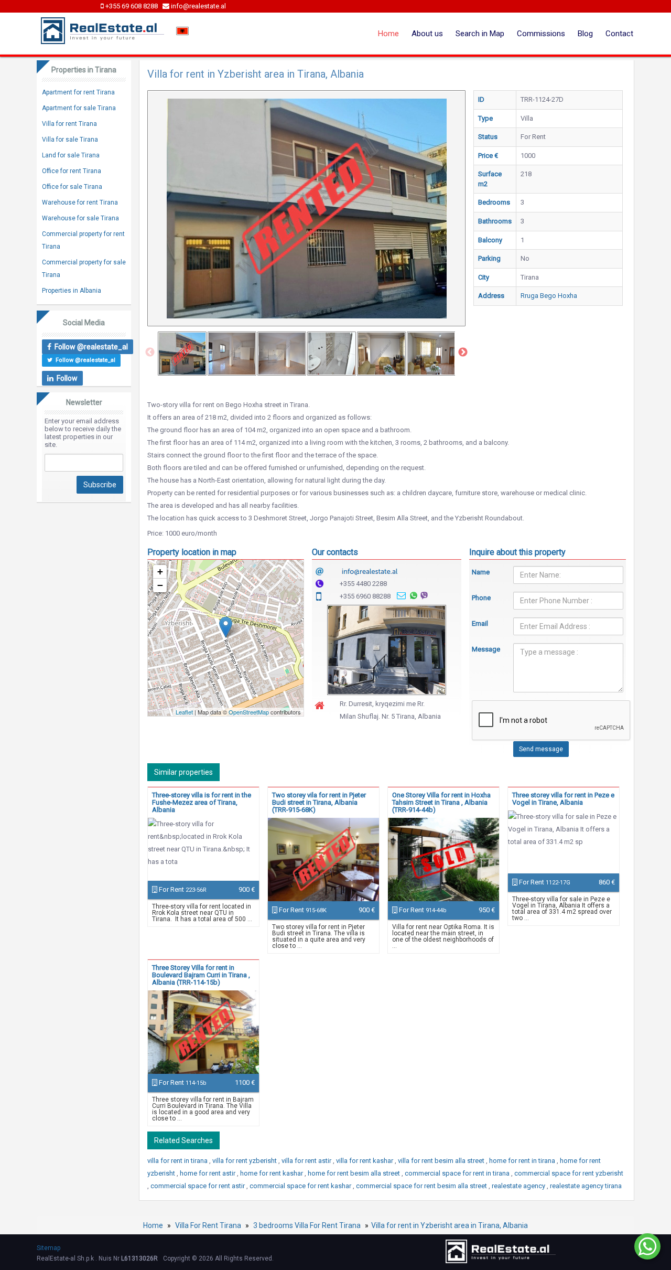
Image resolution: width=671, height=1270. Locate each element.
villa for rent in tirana (178, 1161)
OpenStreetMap (249, 712)
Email (480, 623)
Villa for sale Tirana (70, 139)
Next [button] (463, 352)
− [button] (160, 585)
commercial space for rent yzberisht (568, 1173)
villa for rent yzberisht (245, 1161)
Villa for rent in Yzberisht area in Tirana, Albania (449, 1225)
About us (427, 33)
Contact (619, 33)
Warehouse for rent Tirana (80, 202)
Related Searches (183, 1140)
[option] (182, 354)
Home (388, 33)
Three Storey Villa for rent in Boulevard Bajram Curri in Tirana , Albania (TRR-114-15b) (201, 975)
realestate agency (519, 1186)
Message (485, 649)
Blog (585, 33)
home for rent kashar (272, 1173)
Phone (481, 598)
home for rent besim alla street (355, 1173)
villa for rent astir (307, 1161)
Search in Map (480, 33)
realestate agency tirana (586, 1186)
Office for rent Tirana (71, 171)
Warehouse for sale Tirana (80, 218)
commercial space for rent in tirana (458, 1173)
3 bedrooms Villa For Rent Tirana (307, 1225)
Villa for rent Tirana (69, 123)
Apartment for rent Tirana (78, 92)
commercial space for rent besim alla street (422, 1186)
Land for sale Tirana (71, 155)
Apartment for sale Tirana (79, 108)
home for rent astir (208, 1173)
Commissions (541, 33)
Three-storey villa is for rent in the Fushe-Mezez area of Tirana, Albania (201, 802)
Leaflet (184, 712)
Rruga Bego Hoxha (549, 296)
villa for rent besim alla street (442, 1161)
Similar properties (183, 772)
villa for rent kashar (365, 1161)
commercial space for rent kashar (301, 1186)
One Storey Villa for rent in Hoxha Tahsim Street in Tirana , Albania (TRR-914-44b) (441, 802)
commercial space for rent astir (198, 1186)
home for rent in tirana (523, 1161)
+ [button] (160, 571)
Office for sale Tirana (72, 186)
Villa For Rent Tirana (208, 1225)
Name (481, 572)
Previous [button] (150, 352)
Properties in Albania (71, 290)
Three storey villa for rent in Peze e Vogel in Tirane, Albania (563, 798)
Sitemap (48, 1248)
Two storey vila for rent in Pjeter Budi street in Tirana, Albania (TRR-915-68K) (319, 802)
